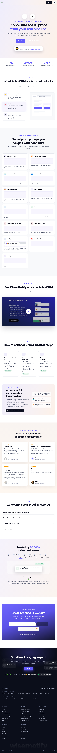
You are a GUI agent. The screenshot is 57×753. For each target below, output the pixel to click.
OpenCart (46, 693)
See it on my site (42, 624)
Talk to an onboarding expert (14, 410)
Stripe (30, 698)
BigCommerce (20, 693)
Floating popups (6, 713)
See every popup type (34, 40)
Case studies (24, 736)
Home (3, 709)
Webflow (16, 698)
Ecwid (41, 693)
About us (23, 727)
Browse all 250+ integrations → (48, 688)
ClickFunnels (23, 698)
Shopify (4, 693)
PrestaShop (34, 693)
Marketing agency (25, 720)
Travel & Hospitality (25, 711)
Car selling (4, 733)
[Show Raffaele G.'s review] (36, 556)
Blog (22, 733)
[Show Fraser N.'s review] (26, 556)
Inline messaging (6, 716)
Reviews (41, 711)
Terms (44, 750)
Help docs (23, 738)
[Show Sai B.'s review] (15, 556)
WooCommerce (11, 693)
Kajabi (35, 698)
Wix (3, 698)
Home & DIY (5, 736)
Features (4, 711)
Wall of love (23, 729)
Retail (3, 729)
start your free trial (25, 634)
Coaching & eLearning (26, 716)
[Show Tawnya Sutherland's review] (47, 556)
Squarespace (9, 698)
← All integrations (28, 12)
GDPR (53, 750)
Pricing (3, 720)
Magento (28, 693)
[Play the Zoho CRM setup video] (28, 311)
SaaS (22, 713)
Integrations (5, 718)
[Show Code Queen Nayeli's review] (31, 556)
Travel (3, 731)
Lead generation (24, 718)
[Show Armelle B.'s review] (20, 556)
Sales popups (42, 718)
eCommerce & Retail (25, 709)
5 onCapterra (31, 674)
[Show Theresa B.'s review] (10, 556)
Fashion (4, 727)
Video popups (42, 716)
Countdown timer (43, 720)
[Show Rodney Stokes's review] (41, 556)
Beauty (3, 738)
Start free (49, 2)
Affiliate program (24, 731)
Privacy (49, 750)
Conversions (42, 713)
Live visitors (41, 709)
